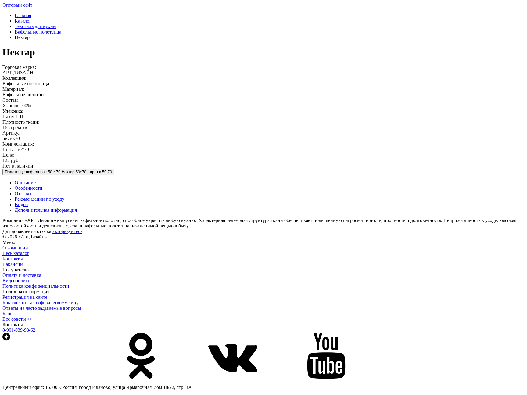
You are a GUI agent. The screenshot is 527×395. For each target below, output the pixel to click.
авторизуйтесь (67, 231)
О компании (15, 247)
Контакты (12, 258)
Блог (7, 313)
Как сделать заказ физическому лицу (40, 302)
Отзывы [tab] (23, 193)
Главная (23, 15)
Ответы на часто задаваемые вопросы (41, 308)
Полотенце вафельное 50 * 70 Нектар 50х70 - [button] (58, 172)
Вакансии (12, 264)
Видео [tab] (21, 204)
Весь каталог (15, 253)
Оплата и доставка (21, 275)
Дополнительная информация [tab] (46, 210)
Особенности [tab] (28, 188)
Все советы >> (17, 319)
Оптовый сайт (17, 5)
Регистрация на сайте (24, 297)
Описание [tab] (25, 182)
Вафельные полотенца (38, 31)
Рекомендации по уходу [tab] (39, 199)
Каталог (23, 20)
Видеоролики (16, 280)
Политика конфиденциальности (35, 286)
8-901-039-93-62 (18, 330)
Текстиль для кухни (35, 26)
